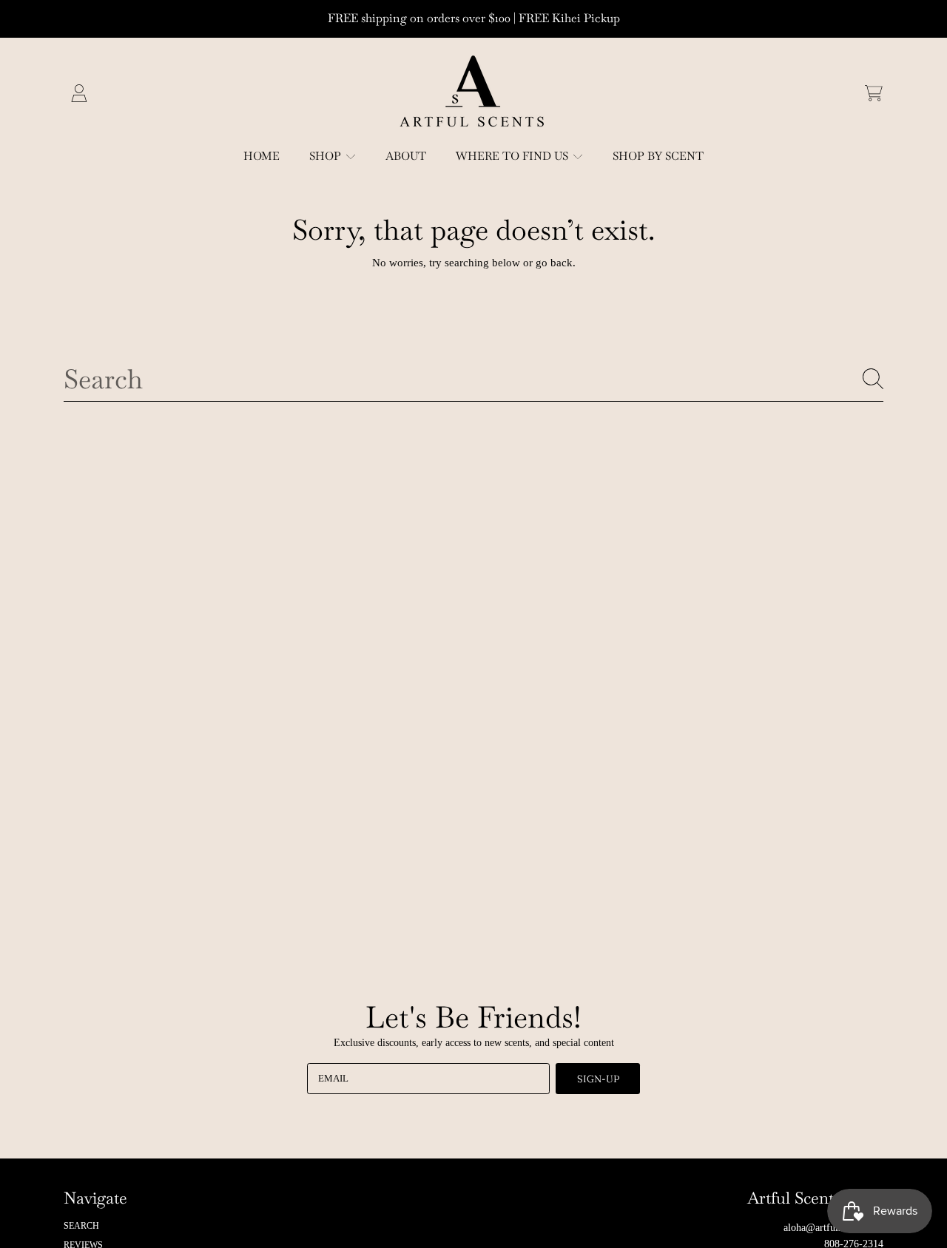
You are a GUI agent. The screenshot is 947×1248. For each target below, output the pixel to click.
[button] (873, 93)
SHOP (326, 156)
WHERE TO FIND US (513, 156)
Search (81, 1226)
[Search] (873, 378)
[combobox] (474, 378)
